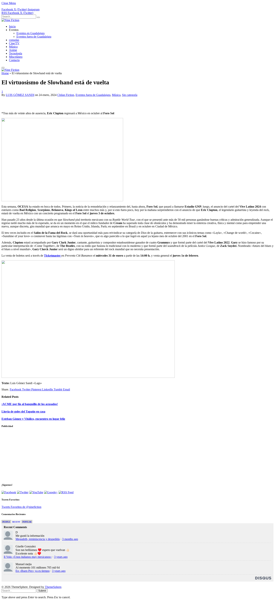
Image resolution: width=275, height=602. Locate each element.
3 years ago (61, 556)
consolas (14, 40)
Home (5, 73)
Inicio (12, 26)
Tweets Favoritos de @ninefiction (21, 506)
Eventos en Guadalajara (30, 33)
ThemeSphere (53, 587)
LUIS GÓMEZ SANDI (20, 94)
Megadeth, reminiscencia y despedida (38, 539)
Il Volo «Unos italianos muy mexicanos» (28, 556)
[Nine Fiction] (10, 20)
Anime (13, 50)
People (6, 522)
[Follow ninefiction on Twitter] (22, 492)
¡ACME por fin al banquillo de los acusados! (29, 404)
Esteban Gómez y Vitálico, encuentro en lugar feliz (33, 418)
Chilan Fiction (65, 94)
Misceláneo (15, 56)
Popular (26, 522)
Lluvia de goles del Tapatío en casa (23, 411)
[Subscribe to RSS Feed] (66, 492)
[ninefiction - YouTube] (36, 492)
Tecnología (15, 53)
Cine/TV (14, 43)
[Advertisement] (45, 102)
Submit (42, 590)
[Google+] (51, 492)
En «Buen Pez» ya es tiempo (33, 570)
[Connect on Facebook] (8, 492)
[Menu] (2, 67)
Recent (16, 522)
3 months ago (70, 539)
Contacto (14, 60)
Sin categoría (129, 94)
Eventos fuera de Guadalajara (33, 36)
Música (13, 46)
